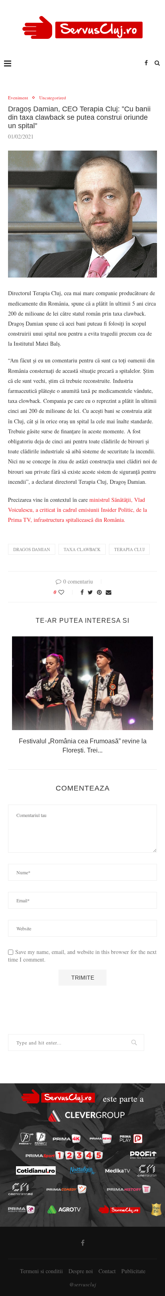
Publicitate (133, 1271)
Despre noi (80, 1271)
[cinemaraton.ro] (146, 1171)
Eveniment (18, 97)
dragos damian (31, 549)
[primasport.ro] (64, 1155)
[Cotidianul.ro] (35, 1170)
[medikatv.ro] (117, 1171)
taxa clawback (82, 549)
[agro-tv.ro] (64, 1209)
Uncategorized (52, 97)
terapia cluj (129, 549)
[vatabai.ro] (156, 1209)
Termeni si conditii (41, 1271)
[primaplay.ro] (131, 1138)
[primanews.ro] (101, 1138)
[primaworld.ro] (21, 1209)
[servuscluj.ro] (119, 1209)
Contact (107, 1271)
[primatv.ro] (26, 1139)
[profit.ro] (143, 1155)
